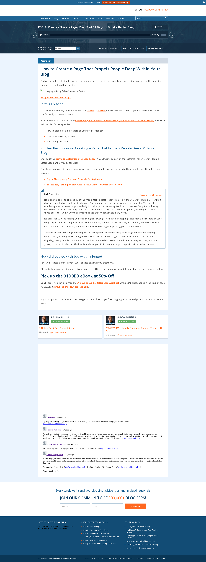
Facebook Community (155, 9)
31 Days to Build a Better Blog (138, 527)
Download (161, 27)
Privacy (148, 558)
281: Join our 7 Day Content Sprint (57, 328)
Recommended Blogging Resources (140, 548)
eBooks (77, 18)
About (87, 558)
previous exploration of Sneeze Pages (75, 158)
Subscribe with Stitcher (135, 48)
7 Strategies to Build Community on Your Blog (101, 537)
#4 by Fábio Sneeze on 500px (56, 97)
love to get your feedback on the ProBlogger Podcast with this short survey (114, 120)
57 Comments (43, 332)
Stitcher (102, 110)
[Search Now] (165, 18)
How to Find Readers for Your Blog (96, 533)
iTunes (90, 110)
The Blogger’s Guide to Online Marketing (142, 545)
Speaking (140, 558)
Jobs (100, 18)
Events (121, 18)
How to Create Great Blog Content (96, 530)
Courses (110, 18)
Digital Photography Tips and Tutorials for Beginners (74, 179)
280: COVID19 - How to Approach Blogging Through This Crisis (135, 329)
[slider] (164, 36)
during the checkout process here (70, 286)
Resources (89, 18)
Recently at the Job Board (52, 522)
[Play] (41, 34)
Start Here (45, 18)
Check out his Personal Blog (115, 2)
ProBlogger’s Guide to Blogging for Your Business (141, 537)
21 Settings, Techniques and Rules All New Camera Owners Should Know (84, 184)
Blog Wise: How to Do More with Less (141, 541)
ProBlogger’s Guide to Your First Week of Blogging (142, 531)
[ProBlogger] (55, 9)
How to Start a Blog (91, 527)
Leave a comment (60, 332)
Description (46, 61)
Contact (162, 558)
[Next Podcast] (172, 35)
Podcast (66, 18)
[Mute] (158, 35)
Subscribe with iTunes (110, 48)
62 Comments (110, 335)
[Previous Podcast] (34, 35)
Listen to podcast (61, 321)
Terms (155, 558)
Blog (6, 14)
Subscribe (135, 506)
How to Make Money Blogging (95, 540)
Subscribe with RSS (158, 48)
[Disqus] (103, 379)
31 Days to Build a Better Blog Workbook (98, 282)
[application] (103, 35)
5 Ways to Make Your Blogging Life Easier (99, 544)
